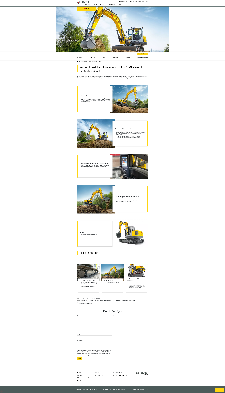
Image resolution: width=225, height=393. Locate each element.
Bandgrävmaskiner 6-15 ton (93, 61)
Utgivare (79, 389)
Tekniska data (92, 57)
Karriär (143, 1)
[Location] (113, 375)
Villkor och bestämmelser (119, 389)
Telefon (78, 334)
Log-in (131, 1)
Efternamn (115, 315)
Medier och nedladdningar (142, 57)
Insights (79, 381)
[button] (147, 2)
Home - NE (80, 61)
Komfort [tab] (79, 259)
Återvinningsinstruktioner (105, 389)
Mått (104, 57)
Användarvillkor (93, 389)
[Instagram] (116, 375)
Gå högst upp (145, 382)
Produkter (95, 4)
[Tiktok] (129, 375)
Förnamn (79, 315)
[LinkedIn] (126, 375)
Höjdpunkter (79, 57)
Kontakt (135, 1)
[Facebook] (120, 375)
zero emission (103, 4)
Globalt (140, 1)
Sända (79, 358)
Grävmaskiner (85, 61)
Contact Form (100, 375)
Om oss (119, 4)
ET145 (100, 61)
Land (78, 328)
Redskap (128, 57)
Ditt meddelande (80, 340)
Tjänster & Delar (112, 4)
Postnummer (116, 321)
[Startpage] (84, 3)
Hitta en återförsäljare (123, 1)
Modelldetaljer (115, 57)
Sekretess (85, 389)
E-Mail (114, 328)
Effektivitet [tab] (86, 259)
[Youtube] (123, 375)
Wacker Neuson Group (84, 378)
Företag (79, 321)
